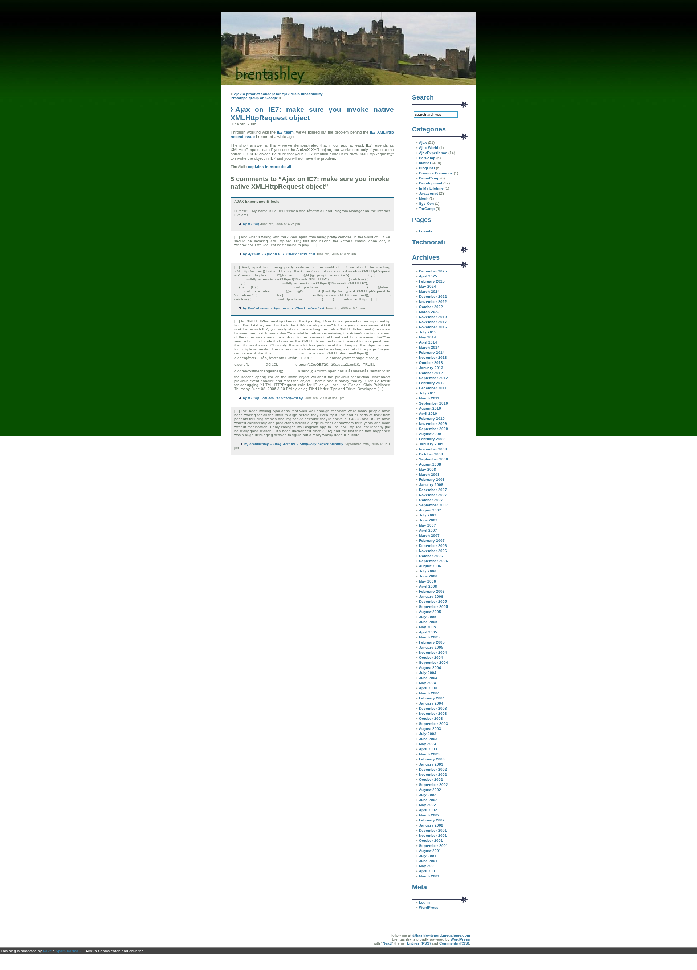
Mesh (423, 198)
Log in (424, 902)
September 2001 (433, 846)
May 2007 (427, 525)
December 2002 (433, 769)
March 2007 (429, 535)
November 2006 (433, 551)
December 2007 (433, 490)
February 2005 (432, 642)
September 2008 (433, 459)
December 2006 (433, 546)
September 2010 (433, 403)
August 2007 (430, 510)
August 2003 (430, 729)
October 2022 (431, 307)
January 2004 (431, 703)
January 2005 (431, 647)
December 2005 (433, 602)
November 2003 (433, 713)
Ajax (423, 143)
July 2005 (427, 617)
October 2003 (431, 719)
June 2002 (428, 800)
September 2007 (433, 505)
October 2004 (431, 657)
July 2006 (427, 571)
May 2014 (427, 337)
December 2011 (433, 388)
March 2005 (429, 637)
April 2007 (428, 530)
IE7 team (285, 132)
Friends (425, 231)
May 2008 (427, 469)
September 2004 (433, 663)
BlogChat (427, 168)
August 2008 (430, 464)
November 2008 (433, 449)
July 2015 (427, 332)
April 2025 (428, 276)
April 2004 (428, 688)
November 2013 (433, 358)
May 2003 (427, 744)
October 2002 (431, 780)
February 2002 (432, 820)
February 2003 (432, 759)
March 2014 (429, 347)
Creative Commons (436, 173)
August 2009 (430, 434)
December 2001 (433, 830)
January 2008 (431, 485)
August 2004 (430, 668)
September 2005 (433, 607)
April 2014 (428, 342)
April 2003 (428, 749)
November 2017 (433, 322)
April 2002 (428, 810)
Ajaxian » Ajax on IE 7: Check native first (281, 254)
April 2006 (428, 586)
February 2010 (432, 419)
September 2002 (433, 785)
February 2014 (432, 352)
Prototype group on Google (254, 98)
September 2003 (433, 724)
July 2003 (427, 734)
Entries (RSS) (419, 943)
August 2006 (430, 566)
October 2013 (431, 363)
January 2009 (431, 444)
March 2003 (429, 754)
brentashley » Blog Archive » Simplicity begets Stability (296, 444)
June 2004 (428, 678)
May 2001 (427, 866)
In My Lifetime (431, 188)
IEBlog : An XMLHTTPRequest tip (275, 398)
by (245, 224)
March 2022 (429, 312)
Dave (47, 951)
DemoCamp (429, 178)
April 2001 (428, 871)
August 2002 (430, 790)
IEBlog (253, 224)
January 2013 (431, 368)
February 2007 (432, 541)
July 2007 (427, 515)
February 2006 (432, 591)
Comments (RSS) (454, 943)
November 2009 (433, 424)
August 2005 (430, 612)
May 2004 (427, 683)
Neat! (387, 943)
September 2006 (433, 561)
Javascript (428, 193)
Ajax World (428, 148)
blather (425, 163)
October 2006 (431, 556)
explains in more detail (269, 167)
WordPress (429, 907)
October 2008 (431, 454)
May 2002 (427, 805)
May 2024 (427, 286)
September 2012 (433, 378)
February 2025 (432, 281)
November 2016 (433, 327)
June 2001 (428, 861)
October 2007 (431, 500)
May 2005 (427, 627)
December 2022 (433, 297)
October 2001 (431, 841)
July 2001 (427, 856)
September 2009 (433, 429)
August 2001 (430, 851)
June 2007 (428, 520)
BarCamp (427, 158)
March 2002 (429, 815)
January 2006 (431, 596)
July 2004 (427, 673)
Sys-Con (426, 204)
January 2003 (431, 764)
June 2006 (428, 576)
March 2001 (429, 876)
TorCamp (427, 209)
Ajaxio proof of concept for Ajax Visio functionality (278, 94)
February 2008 (432, 480)
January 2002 (431, 825)
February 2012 (432, 383)
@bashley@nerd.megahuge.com (441, 935)
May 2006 (427, 581)
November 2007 (433, 495)
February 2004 (432, 698)
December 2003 (433, 708)
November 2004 (433, 652)
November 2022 (433, 302)
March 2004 (429, 693)
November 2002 (433, 774)
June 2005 (428, 622)
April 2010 (428, 413)
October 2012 (431, 373)
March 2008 (429, 474)
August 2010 (430, 408)
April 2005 (428, 632)
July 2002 (427, 795)
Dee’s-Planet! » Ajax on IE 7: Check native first (286, 308)
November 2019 (433, 317)
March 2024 (429, 291)
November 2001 (433, 835)
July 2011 (427, 393)
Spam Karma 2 (69, 951)
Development (430, 183)
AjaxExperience (433, 153)
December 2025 (433, 271)
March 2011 (429, 398)
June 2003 (428, 739)
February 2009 (432, 439)
